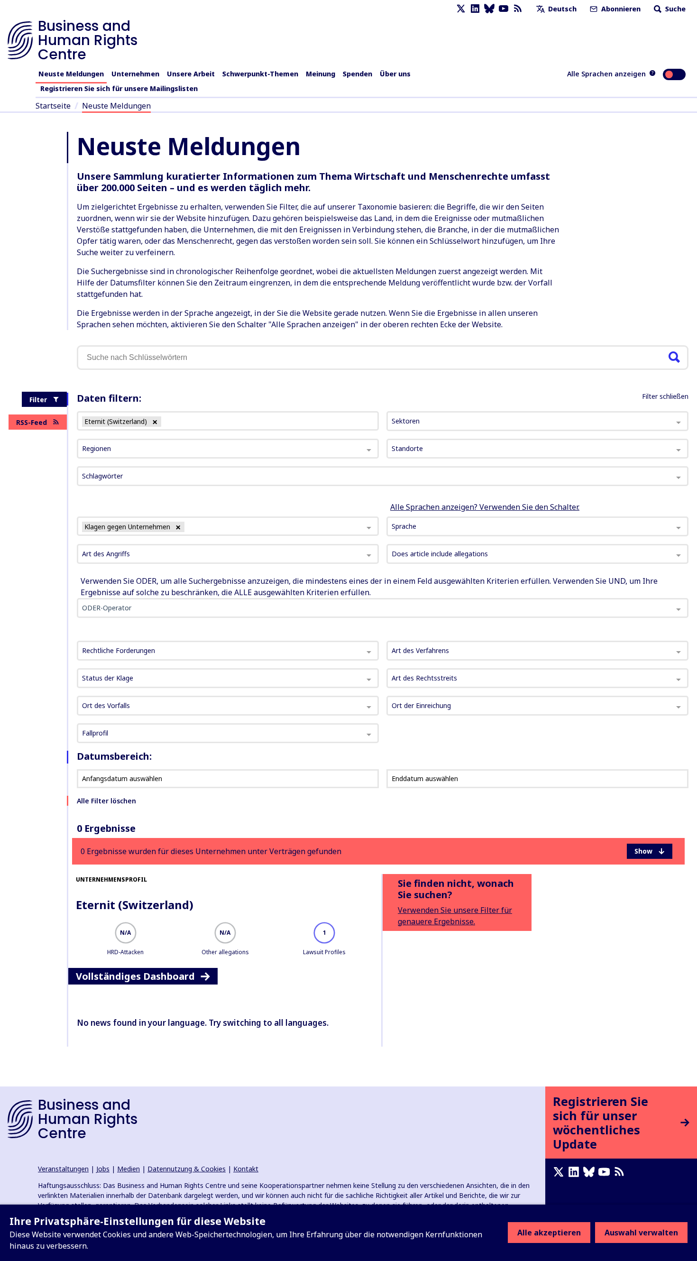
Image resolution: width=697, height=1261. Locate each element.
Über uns (395, 73)
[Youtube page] (503, 9)
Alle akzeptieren (549, 1232)
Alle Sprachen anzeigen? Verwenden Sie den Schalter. (484, 507)
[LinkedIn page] (475, 9)
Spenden (357, 73)
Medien (128, 1168)
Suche (674, 8)
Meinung (320, 73)
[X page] (461, 9)
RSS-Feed (31, 422)
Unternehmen (135, 73)
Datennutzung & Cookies (186, 1168)
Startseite (53, 106)
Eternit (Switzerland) (134, 904)
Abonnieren (620, 8)
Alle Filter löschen (106, 800)
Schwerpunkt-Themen (260, 73)
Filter (38, 399)
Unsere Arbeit (191, 73)
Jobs (103, 1168)
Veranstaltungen (63, 1168)
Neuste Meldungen (71, 73)
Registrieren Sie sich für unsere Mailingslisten (119, 88)
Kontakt (245, 1168)
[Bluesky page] (489, 9)
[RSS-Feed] (517, 9)
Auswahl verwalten (641, 1232)
